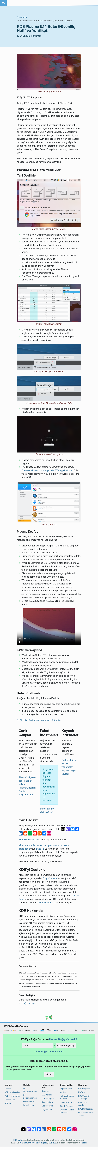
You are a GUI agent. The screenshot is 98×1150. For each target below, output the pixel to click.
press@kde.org (27, 1003)
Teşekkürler (47, 1109)
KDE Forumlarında (28, 839)
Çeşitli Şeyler (47, 1106)
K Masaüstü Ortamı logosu (33, 1143)
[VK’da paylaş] (44, 833)
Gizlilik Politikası (66, 1106)
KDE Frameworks (12, 1096)
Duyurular (22, 17)
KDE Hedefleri (29, 1101)
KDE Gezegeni (48, 1098)
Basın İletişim (47, 1102)
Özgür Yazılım (49, 878)
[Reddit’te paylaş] (25, 833)
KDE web (17, 1140)
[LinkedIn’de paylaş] (21, 833)
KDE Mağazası (84, 1089)
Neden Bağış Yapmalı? (63, 1039)
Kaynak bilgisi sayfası (69, 772)
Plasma (8, 1089)
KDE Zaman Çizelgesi (83, 1103)
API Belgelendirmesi (30, 1090)
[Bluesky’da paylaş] (72, 829)
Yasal (84, 1143)
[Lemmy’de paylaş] (30, 833)
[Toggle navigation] (95, 3)
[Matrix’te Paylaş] (63, 829)
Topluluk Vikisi (66, 1089)
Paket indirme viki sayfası (47, 810)
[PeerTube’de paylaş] (40, 833)
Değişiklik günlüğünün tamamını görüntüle (39, 720)
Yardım (63, 1092)
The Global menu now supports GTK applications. (47, 470)
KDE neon (9, 1103)
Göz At (49, 1074)
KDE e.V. (81, 1092)
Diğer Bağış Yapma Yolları (49, 1051)
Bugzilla (40, 848)
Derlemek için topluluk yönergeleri (69, 763)
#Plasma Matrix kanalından (33, 845)
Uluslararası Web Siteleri (85, 1113)
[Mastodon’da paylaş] (68, 829)
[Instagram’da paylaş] (49, 833)
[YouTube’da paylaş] (35, 833)
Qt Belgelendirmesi (30, 1096)
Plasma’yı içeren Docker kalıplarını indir (27, 791)
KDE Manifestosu (85, 1109)
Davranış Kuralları (67, 1102)
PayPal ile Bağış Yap (65, 1045)
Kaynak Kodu (28, 1105)
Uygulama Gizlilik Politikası (67, 1111)
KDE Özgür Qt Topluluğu (84, 1097)
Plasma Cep (10, 1100)
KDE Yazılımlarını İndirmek (67, 1097)
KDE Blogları (47, 1095)
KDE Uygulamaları (12, 1092)
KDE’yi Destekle (44, 902)
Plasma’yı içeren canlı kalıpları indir (27, 781)
